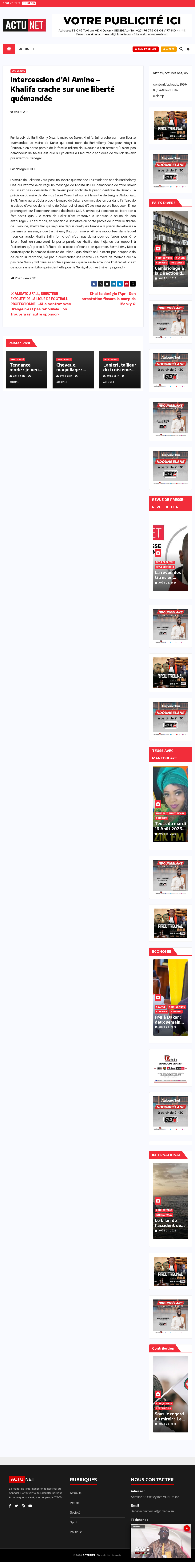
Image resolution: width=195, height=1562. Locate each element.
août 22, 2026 (167, 583)
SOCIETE (175, 818)
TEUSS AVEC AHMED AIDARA (170, 809)
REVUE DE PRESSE (164, 562)
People (75, 1502)
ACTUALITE (27, 49)
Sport (73, 1522)
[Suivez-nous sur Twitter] (16, 1506)
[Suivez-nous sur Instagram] (23, 1506)
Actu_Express (164, 258)
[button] (181, 49)
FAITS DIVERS (162, 263)
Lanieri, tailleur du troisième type (119, 369)
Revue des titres (165, 567)
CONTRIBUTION (163, 1408)
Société (75, 1512)
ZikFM (170, 49)
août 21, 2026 (167, 279)
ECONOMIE (161, 1007)
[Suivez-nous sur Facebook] (10, 1506)
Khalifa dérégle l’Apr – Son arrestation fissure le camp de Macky (109, 299)
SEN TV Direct (147, 49)
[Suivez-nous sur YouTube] (30, 1506)
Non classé (18, 71)
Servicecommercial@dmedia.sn (152, 1511)
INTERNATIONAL (164, 1012)
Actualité (76, 1493)
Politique (76, 1532)
